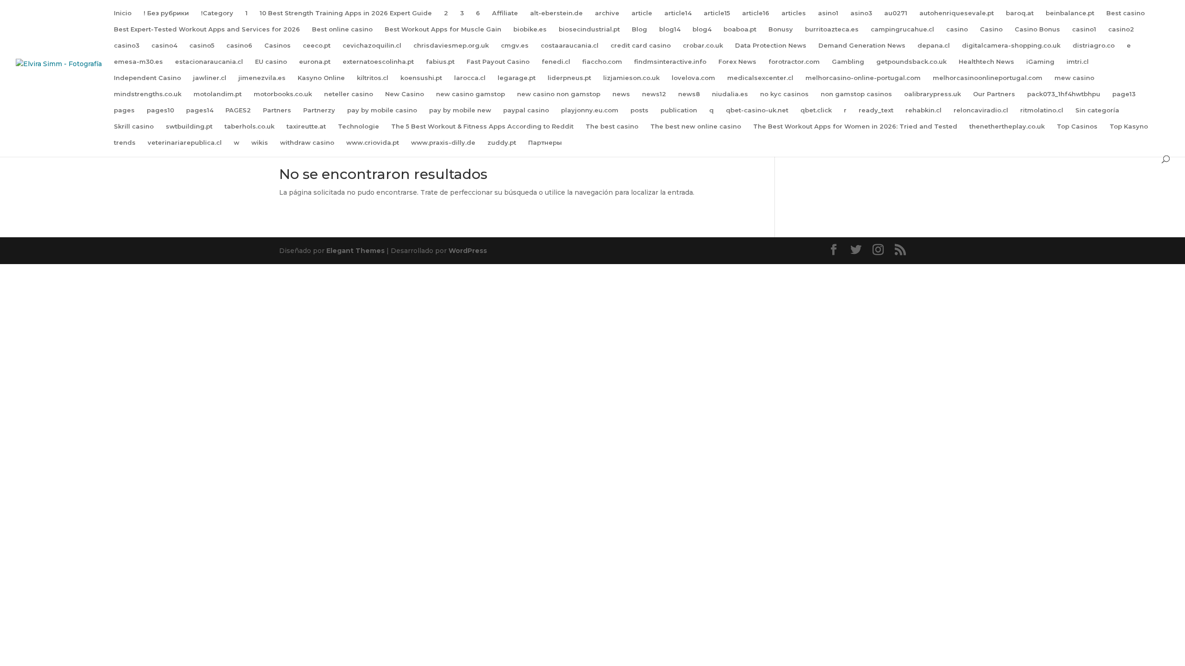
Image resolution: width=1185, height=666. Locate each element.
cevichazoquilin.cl (372, 45)
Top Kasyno (1129, 126)
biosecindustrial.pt (589, 29)
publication (679, 110)
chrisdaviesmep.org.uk (451, 45)
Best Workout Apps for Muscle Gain (443, 29)
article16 (755, 13)
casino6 (239, 45)
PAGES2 (238, 110)
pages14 (199, 110)
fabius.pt (440, 61)
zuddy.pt (501, 142)
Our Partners (994, 94)
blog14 (669, 29)
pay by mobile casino (382, 110)
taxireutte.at (306, 126)
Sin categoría (1097, 110)
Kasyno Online (321, 77)
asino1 (828, 13)
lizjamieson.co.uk (631, 77)
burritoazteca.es (832, 29)
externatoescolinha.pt (378, 61)
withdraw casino (307, 142)
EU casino (271, 61)
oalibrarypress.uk (932, 94)
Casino (991, 29)
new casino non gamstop (558, 94)
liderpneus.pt (569, 77)
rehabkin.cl (923, 110)
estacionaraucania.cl (209, 61)
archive (607, 13)
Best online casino (342, 29)
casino (957, 29)
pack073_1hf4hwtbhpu (1063, 94)
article (641, 13)
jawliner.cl (209, 77)
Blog (639, 29)
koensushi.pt (421, 77)
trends (125, 142)
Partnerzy (319, 110)
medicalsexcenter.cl (760, 77)
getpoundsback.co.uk (911, 61)
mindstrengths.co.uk (147, 94)
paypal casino (526, 110)
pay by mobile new (460, 110)
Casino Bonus (1037, 29)
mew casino (1074, 77)
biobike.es (530, 29)
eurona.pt (315, 61)
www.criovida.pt (372, 142)
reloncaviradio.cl (981, 110)
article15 (717, 13)
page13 (1123, 94)
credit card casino (641, 45)
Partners (277, 110)
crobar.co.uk (703, 45)
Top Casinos (1077, 126)
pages (124, 110)
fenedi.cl (556, 61)
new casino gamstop (470, 94)
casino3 (126, 45)
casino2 (1121, 29)
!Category (217, 13)
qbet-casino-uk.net (757, 110)
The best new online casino (695, 126)
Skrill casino (134, 126)
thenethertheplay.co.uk (1007, 126)
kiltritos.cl (372, 77)
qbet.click (816, 110)
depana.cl (933, 45)
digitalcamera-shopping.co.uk (1011, 45)
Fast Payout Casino (498, 61)
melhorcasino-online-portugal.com (863, 77)
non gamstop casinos (856, 94)
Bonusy (780, 29)
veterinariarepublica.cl (185, 142)
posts (639, 110)
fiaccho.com (602, 61)
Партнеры (545, 142)
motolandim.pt (217, 94)
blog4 (701, 29)
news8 (689, 94)
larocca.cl (470, 77)
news (621, 94)
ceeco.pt (317, 45)
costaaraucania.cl (570, 45)
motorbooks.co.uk (283, 94)
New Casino (404, 94)
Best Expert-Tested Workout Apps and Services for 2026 (207, 29)
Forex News (737, 61)
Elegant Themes (355, 251)
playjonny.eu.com (589, 110)
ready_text (876, 110)
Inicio (122, 13)
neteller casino (348, 94)
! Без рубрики (166, 13)
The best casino (612, 126)
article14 (678, 13)
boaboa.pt (739, 29)
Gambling (848, 61)
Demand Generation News (861, 45)
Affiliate (505, 13)
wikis (259, 142)
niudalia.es (730, 94)
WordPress (468, 251)
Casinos (277, 45)
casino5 (201, 45)
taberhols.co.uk (249, 126)
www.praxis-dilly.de (443, 142)
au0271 (895, 13)
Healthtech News (986, 61)
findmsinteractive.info (670, 61)
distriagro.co (1094, 45)
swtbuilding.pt (189, 126)
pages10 (160, 110)
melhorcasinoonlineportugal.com (987, 77)
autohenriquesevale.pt (956, 13)
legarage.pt (517, 77)
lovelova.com (693, 77)
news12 (654, 94)
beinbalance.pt (1070, 13)
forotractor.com (794, 61)
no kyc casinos (784, 94)
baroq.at (1020, 13)
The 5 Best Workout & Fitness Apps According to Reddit (482, 126)
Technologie (358, 126)
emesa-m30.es (138, 61)
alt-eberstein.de (556, 13)
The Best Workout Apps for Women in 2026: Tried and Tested (855, 126)
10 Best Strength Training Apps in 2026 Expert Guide (346, 13)
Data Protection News (770, 45)
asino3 (861, 13)
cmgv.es (515, 45)
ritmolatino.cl (1041, 110)
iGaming (1040, 61)
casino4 (164, 45)
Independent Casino (147, 77)
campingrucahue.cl (902, 29)
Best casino (1125, 13)
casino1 (1084, 29)
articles (793, 13)
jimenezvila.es (262, 77)
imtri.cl (1077, 61)
